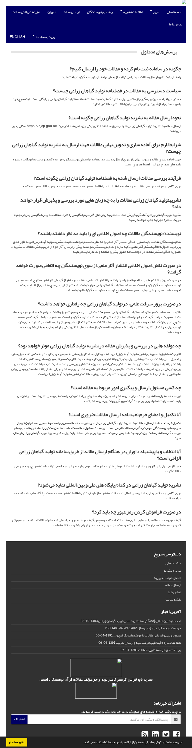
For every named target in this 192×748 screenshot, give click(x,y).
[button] (82, 743)
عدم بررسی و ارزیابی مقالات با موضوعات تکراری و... (147, 635)
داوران (52, 11)
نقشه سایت (173, 599)
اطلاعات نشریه (132, 11)
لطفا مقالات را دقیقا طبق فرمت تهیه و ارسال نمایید (148, 642)
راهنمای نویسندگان (100, 11)
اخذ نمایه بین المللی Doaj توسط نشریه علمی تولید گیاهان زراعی (139, 621)
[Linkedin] (155, 735)
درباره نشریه (172, 570)
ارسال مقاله (72, 11)
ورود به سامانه (45, 36)
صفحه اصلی (174, 11)
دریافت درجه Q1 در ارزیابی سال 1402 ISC (143, 628)
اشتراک (19, 719)
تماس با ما (175, 24)
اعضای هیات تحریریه (167, 577)
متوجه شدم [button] (16, 742)
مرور (155, 11)
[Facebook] (175, 735)
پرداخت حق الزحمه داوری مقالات (159, 649)
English (17, 36)
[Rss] (145, 735)
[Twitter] (165, 735)
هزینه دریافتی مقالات (26, 11)
